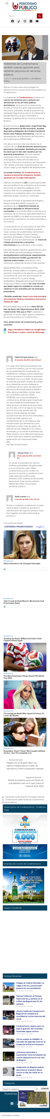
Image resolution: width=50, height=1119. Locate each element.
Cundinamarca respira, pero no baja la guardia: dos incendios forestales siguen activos (30, 1028)
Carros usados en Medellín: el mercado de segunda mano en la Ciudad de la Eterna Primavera (31, 1042)
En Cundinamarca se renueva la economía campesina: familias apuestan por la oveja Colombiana (22, 175)
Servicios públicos (9, 802)
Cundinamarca (26, 97)
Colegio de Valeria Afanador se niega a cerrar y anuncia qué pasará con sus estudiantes (30, 985)
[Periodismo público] (7, 3)
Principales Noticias (36, 797)
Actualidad (9, 797)
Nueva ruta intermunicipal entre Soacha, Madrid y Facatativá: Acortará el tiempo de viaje (25, 299)
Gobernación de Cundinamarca (31, 799)
